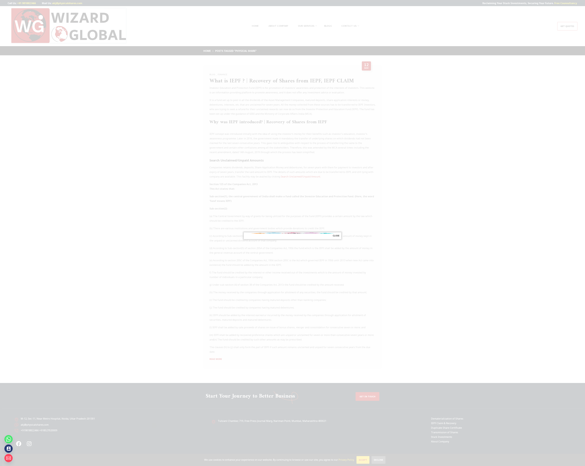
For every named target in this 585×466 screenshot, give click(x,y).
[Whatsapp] (8, 439)
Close (336, 235)
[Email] (8, 458)
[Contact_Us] (8, 449)
